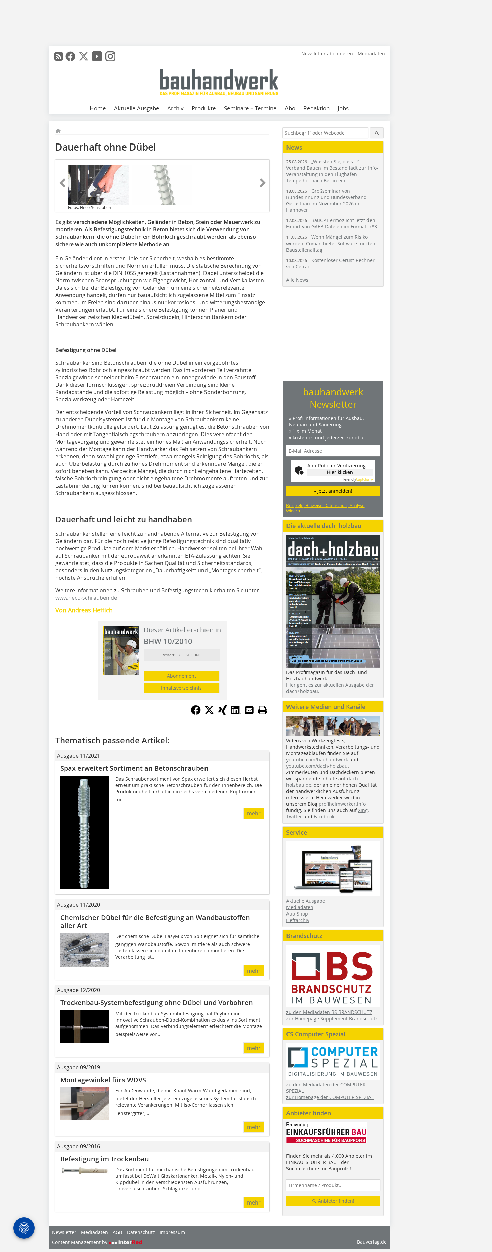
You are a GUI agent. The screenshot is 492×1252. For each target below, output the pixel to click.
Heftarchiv (297, 920)
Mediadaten (371, 53)
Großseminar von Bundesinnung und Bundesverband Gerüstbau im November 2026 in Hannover (326, 200)
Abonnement (181, 676)
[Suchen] (376, 133)
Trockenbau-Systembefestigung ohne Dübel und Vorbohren (156, 1002)
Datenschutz (141, 1232)
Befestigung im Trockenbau (104, 1158)
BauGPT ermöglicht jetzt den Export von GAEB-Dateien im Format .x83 (331, 223)
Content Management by (80, 1242)
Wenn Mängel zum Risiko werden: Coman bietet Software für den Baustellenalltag (330, 243)
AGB (117, 1232)
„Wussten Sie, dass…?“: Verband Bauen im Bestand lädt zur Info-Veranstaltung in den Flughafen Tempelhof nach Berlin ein (332, 171)
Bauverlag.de (372, 1242)
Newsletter (64, 1232)
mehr (254, 813)
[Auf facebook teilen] (195, 713)
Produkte (204, 108)
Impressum (172, 1232)
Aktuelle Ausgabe (136, 108)
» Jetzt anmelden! (333, 491)
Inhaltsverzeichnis (181, 688)
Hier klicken (340, 472)
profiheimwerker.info (342, 804)
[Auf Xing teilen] (222, 713)
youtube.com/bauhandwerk (317, 759)
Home (98, 108)
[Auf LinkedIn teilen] (236, 713)
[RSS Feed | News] (59, 56)
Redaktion (316, 108)
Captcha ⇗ (358, 479)
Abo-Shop (297, 913)
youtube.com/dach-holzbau (317, 766)
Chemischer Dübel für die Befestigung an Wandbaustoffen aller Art (155, 921)
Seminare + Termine (250, 108)
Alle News (297, 280)
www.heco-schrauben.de (86, 597)
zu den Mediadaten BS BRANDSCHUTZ (329, 1012)
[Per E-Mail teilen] (249, 710)
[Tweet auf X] (209, 713)
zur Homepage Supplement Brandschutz (332, 1018)
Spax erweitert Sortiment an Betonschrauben (134, 768)
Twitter (294, 816)
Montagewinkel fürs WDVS (103, 1079)
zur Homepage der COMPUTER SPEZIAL (330, 1097)
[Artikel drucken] (262, 710)
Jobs (343, 108)
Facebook (324, 816)
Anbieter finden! (335, 1201)
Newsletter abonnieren (327, 53)
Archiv (175, 108)
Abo (290, 108)
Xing (363, 810)
